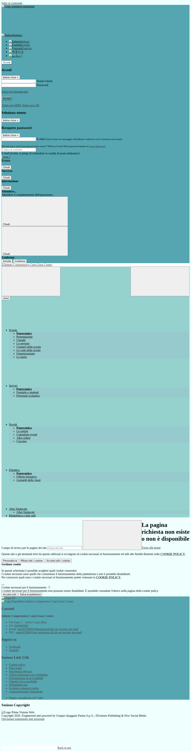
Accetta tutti (58, 560)
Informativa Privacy (20, 671)
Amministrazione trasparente (26, 691)
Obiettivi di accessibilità (23, 681)
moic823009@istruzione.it (47, 629)
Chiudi (6, 167)
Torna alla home (151, 547)
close (6, 298)
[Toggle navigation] (30, 281)
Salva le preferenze (30, 594)
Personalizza (10, 560)
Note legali (15, 668)
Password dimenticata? (14, 91)
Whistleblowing (18, 684)
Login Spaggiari (97, 146)
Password (42, 85)
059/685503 (21, 625)
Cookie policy (17, 664)
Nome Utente (45, 81)
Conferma (20, 261)
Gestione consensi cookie (24, 688)
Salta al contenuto (11, 3)
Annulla (7, 261)
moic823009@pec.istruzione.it (49, 632)
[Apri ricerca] (160, 281)
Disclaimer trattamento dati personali (22, 719)
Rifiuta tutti (32, 560)
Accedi (6, 62)
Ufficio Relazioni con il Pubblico (28, 674)
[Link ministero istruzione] (18, 6)
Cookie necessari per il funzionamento (24, 587)
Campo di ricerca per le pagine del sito (24, 547)
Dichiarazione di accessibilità (26, 678)
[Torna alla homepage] (95, 265)
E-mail (41, 139)
